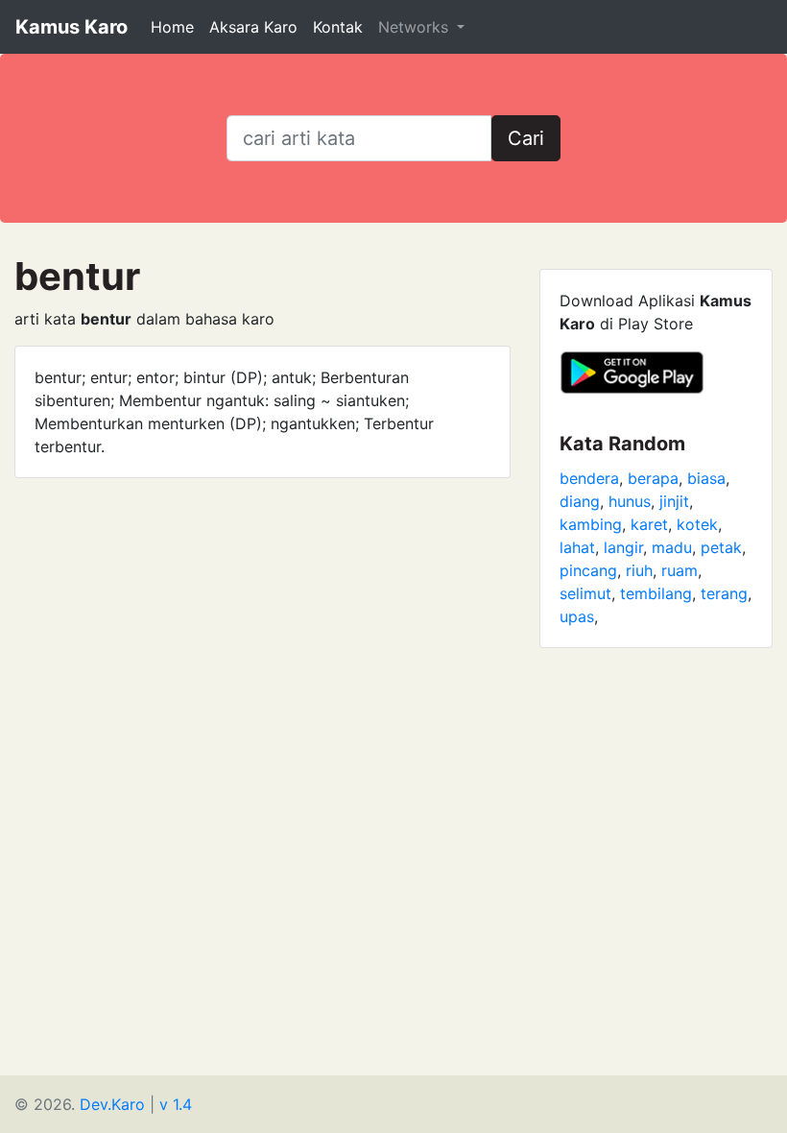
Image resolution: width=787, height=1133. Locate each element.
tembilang (656, 593)
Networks (415, 26)
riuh (639, 570)
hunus (629, 501)
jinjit (674, 501)
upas (577, 616)
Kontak (338, 26)
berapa (653, 478)
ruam (679, 570)
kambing (591, 524)
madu (672, 547)
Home (172, 26)
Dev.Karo (112, 1104)
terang (724, 593)
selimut (585, 593)
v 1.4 (175, 1104)
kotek (697, 524)
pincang (588, 570)
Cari (526, 138)
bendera (589, 478)
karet (649, 524)
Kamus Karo (71, 26)
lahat (577, 547)
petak (721, 547)
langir (623, 547)
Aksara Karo (253, 26)
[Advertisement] (393, 807)
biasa (706, 478)
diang (580, 501)
